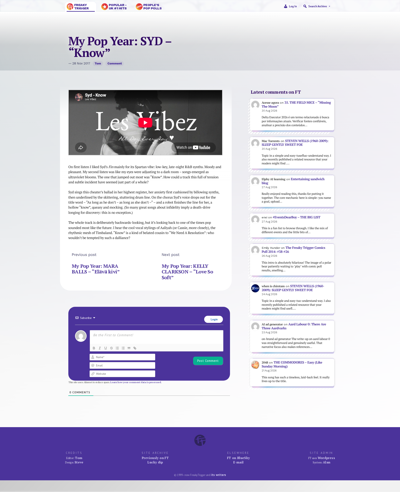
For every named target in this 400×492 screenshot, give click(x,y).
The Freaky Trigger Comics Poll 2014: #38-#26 (293, 249)
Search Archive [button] (317, 6)
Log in (293, 6)
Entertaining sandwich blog (293, 181)
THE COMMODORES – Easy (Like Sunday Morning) (292, 364)
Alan (326, 462)
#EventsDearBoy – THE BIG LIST (296, 217)
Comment (115, 63)
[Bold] (94, 348)
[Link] (135, 348)
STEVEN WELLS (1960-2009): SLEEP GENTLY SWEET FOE (295, 143)
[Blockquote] (129, 348)
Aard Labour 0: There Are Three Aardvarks (294, 326)
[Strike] (111, 348)
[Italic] (100, 348)
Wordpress (326, 458)
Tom (98, 63)
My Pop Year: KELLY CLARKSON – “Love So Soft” (187, 272)
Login (214, 319)
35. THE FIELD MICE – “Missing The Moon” (296, 104)
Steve (79, 462)
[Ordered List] (117, 348)
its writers (218, 475)
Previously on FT (155, 458)
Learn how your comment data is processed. (136, 382)
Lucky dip (155, 462)
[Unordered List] (123, 348)
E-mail (238, 462)
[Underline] (106, 348)
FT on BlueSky (238, 458)
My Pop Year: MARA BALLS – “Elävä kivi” (96, 269)
